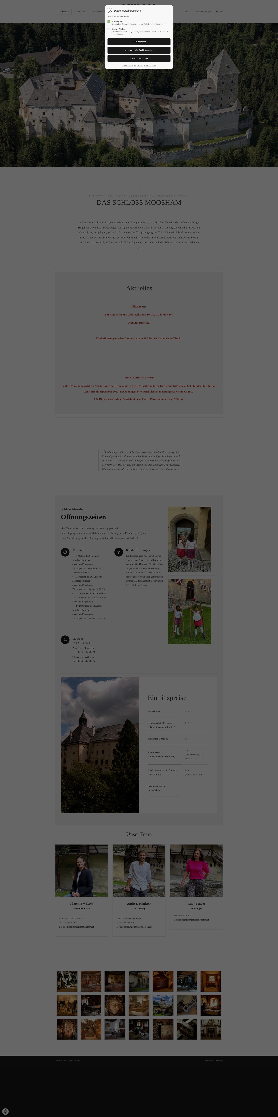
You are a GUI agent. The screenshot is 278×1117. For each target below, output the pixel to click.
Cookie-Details (150, 66)
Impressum (138, 66)
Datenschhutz (127, 66)
